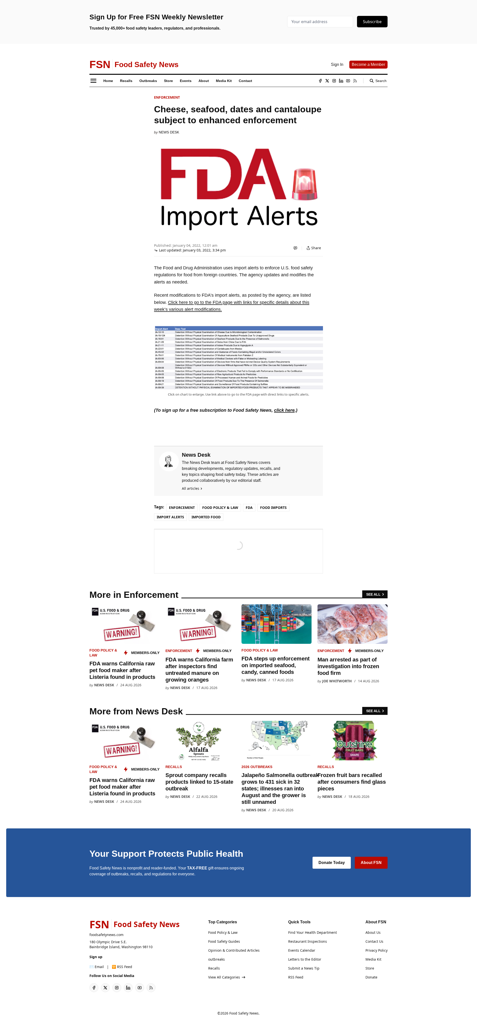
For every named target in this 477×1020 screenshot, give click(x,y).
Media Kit (373, 959)
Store (369, 968)
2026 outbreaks (256, 767)
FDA (249, 507)
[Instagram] (334, 81)
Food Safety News (244, 1013)
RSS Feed (295, 977)
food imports (273, 507)
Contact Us (374, 941)
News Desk (169, 132)
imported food (206, 517)
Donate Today (331, 862)
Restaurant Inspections (307, 941)
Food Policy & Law (220, 507)
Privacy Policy (376, 950)
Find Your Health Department (312, 932)
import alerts (170, 517)
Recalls (173, 767)
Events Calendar (301, 950)
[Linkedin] (341, 81)
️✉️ (96, 966)
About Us (373, 932)
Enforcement (167, 97)
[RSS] (355, 81)
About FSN (371, 862)
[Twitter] (327, 81)
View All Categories (224, 977)
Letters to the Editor (304, 959)
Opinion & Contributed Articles (234, 950)
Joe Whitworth (337, 681)
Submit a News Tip (303, 968)
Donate (371, 977)
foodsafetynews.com (106, 934)
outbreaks (216, 959)
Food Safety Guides (224, 941)
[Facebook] (320, 81)
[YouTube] (348, 81)
